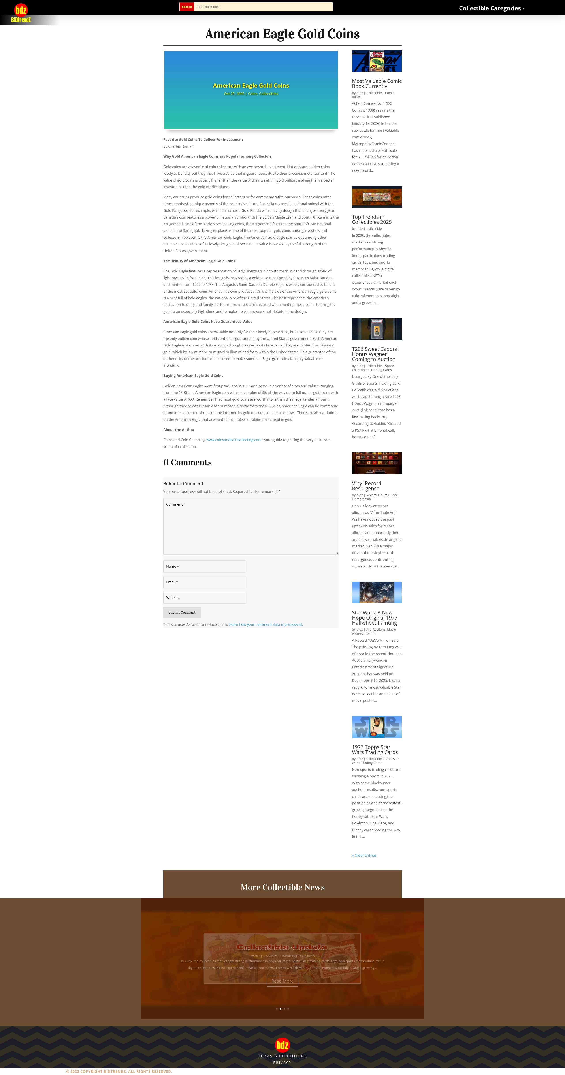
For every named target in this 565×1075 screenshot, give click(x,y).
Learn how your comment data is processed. (266, 624)
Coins (252, 93)
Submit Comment (182, 612)
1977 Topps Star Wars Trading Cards (375, 750)
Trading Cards (381, 370)
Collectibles (268, 93)
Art (368, 629)
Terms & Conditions (282, 1056)
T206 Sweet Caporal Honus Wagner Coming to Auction (375, 354)
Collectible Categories (490, 9)
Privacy (282, 1062)
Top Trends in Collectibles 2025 (372, 219)
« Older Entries (364, 855)
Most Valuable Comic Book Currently (377, 83)
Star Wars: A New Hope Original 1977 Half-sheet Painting (374, 617)
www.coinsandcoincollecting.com (234, 439)
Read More (282, 974)
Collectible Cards (378, 759)
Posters (370, 633)
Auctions (379, 629)
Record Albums (377, 495)
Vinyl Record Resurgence (366, 486)
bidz (359, 93)
